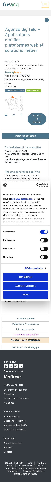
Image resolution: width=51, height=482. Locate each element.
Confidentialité (25, 466)
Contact (8, 452)
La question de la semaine (16, 398)
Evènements (10, 394)
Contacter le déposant (37, 119)
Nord (20, 79)
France (8, 83)
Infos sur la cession (25, 329)
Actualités (9, 403)
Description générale (25, 136)
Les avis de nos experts (15, 390)
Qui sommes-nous (12, 443)
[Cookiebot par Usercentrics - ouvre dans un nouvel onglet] (36, 185)
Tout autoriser (25, 277)
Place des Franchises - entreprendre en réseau (29, 472)
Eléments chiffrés (25, 319)
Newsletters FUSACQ (14, 429)
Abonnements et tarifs (15, 425)
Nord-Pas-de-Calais (33, 79)
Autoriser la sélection (25, 286)
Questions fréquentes (14, 421)
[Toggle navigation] (45, 4)
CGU (30, 463)
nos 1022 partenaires (21, 199)
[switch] (44, 240)
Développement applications (29, 65)
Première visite (11, 416)
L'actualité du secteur (15, 68)
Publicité (8, 447)
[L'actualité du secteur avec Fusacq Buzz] (13, 72)
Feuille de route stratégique (25, 347)
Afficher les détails (34, 268)
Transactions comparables (25, 334)
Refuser (25, 294)
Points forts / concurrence (25, 324)
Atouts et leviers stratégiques (25, 340)
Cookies (40, 466)
